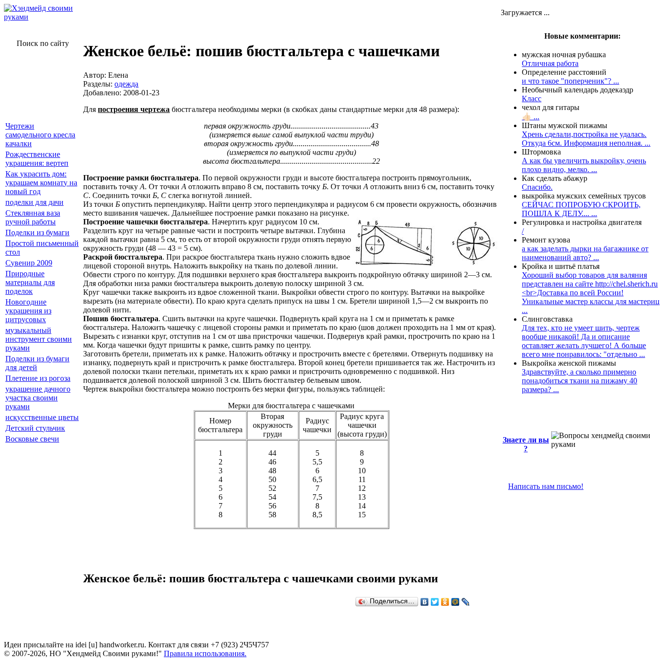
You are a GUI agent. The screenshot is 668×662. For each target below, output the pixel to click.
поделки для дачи (34, 202)
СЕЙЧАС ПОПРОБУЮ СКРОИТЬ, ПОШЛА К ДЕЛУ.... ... (581, 209)
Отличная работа (550, 63)
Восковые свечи (32, 439)
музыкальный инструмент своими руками (38, 339)
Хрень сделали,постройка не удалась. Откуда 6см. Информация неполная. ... (586, 138)
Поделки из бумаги (37, 232)
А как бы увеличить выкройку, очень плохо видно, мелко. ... (584, 165)
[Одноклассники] (445, 602)
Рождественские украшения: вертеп (36, 158)
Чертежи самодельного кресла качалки (40, 135)
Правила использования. (205, 653)
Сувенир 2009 (28, 263)
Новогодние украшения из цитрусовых (28, 311)
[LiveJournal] (466, 602)
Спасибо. (537, 187)
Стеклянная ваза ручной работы (32, 217)
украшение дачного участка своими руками (37, 398)
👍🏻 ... (530, 116)
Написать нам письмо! (545, 486)
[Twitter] (435, 602)
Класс (531, 98)
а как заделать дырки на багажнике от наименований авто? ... (585, 253)
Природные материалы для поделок (30, 282)
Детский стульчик (35, 428)
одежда (126, 84)
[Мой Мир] (455, 602)
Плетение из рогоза (37, 378)
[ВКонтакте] (425, 602)
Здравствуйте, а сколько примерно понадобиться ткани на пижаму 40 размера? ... (579, 381)
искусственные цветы (42, 417)
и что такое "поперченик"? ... (570, 81)
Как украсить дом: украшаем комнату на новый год (41, 183)
